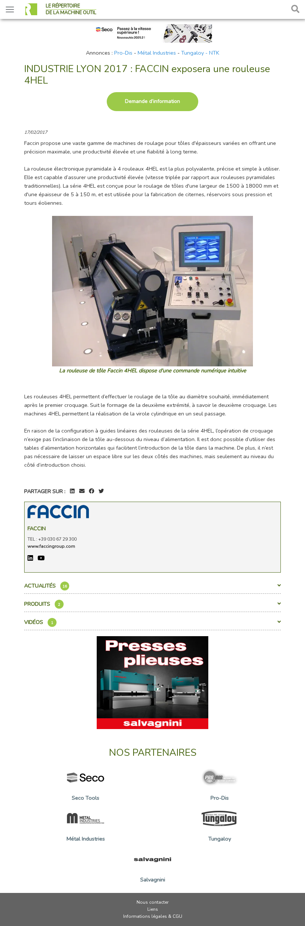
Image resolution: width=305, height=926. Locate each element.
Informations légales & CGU (152, 916)
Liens (152, 909)
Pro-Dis (123, 52)
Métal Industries (157, 52)
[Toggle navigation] (10, 9)
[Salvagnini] (152, 682)
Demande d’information (152, 101)
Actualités (45, 585)
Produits (42, 604)
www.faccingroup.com (51, 546)
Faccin (37, 528)
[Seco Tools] (152, 32)
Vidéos (38, 622)
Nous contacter (152, 902)
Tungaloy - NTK (200, 52)
